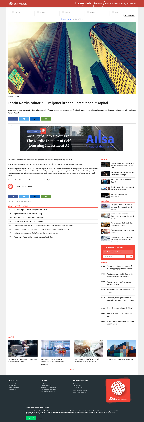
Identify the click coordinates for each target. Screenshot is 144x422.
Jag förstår (31, 418)
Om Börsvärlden (14, 387)
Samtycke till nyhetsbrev (113, 252)
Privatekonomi (131, 3)
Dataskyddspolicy (46, 385)
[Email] (46, 119)
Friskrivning (44, 384)
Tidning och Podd (119, 3)
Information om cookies (48, 387)
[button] (70, 369)
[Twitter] (24, 119)
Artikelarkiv (12, 389)
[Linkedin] (35, 119)
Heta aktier (108, 3)
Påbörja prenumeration (48, 389)
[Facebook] (13, 119)
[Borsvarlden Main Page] (18, 4)
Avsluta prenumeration (48, 391)
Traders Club (13, 384)
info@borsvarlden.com (80, 390)
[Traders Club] (83, 4)
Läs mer (41, 418)
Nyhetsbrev (98, 3)
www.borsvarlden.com (80, 392)
